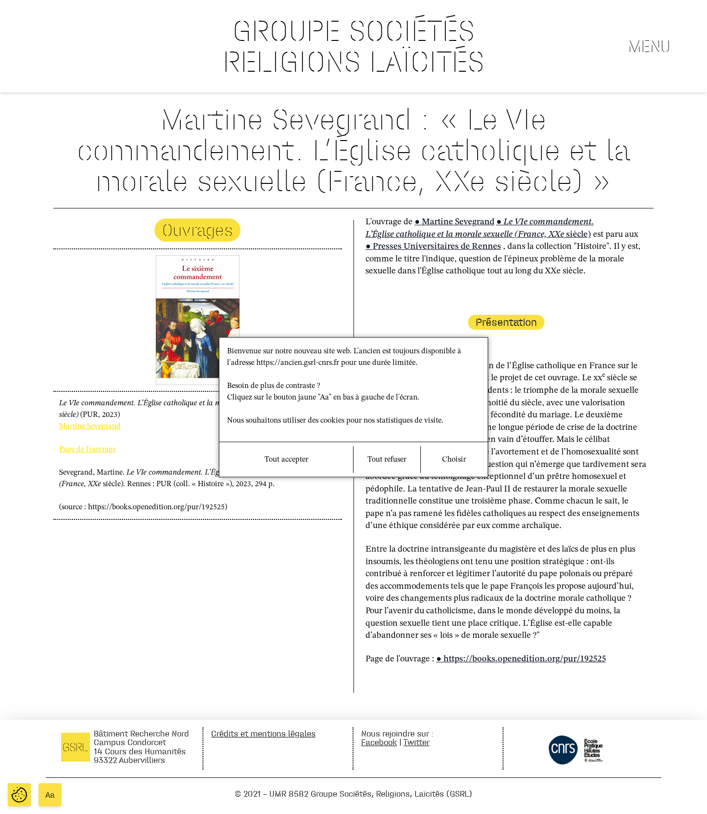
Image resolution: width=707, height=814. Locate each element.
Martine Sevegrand (90, 426)
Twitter (416, 742)
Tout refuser (386, 459)
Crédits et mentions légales (263, 733)
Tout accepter (286, 459)
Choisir (454, 459)
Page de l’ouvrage (87, 449)
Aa (50, 795)
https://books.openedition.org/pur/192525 (524, 659)
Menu (649, 46)
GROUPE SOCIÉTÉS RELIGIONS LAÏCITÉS (353, 45)
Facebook (379, 742)
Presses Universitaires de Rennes (437, 246)
